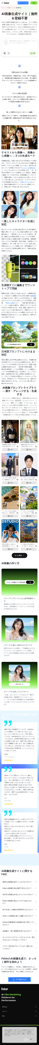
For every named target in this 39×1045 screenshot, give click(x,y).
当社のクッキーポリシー (10, 1034)
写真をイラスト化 (26, 182)
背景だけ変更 (10, 303)
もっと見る (18, 555)
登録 (34, 3)
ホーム (3, 7)
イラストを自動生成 (28, 168)
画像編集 (33, 296)
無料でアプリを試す (23, 3)
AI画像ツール (10, 7)
